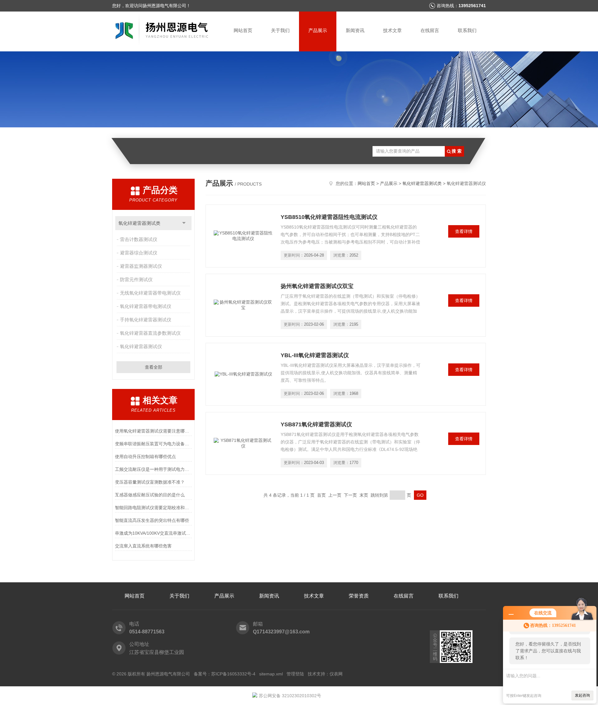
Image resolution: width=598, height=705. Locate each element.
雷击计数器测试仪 (138, 239)
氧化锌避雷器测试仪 (141, 346)
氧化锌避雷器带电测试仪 (145, 306)
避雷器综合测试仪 (138, 252)
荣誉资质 (359, 596)
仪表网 (336, 673)
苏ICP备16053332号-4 (233, 673)
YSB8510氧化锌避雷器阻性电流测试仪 (329, 217)
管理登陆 (295, 673)
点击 (184, 223)
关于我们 (280, 30)
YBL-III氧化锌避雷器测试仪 (315, 355)
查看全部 (153, 367)
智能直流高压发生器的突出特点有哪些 (152, 520)
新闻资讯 (355, 30)
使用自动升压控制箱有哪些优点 (145, 456)
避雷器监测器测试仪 (141, 266)
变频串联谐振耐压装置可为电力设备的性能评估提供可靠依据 (153, 443)
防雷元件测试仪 (136, 279)
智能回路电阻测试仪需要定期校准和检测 (153, 507)
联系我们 (467, 30)
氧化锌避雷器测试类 (139, 223)
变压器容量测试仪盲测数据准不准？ (150, 482)
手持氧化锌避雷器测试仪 (145, 319)
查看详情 (463, 231)
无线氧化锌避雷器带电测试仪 (150, 293)
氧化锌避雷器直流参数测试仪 (150, 333)
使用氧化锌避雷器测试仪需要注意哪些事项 (153, 430)
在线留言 (429, 30)
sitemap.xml (271, 673)
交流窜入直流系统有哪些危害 (143, 545)
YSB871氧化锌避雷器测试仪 (316, 424)
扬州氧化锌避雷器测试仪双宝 (317, 286)
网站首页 (243, 30)
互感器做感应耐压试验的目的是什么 (150, 494)
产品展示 (317, 30)
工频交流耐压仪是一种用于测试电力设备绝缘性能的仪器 (153, 469)
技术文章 (392, 30)
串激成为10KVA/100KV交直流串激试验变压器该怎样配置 (153, 533)
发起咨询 (582, 695)
